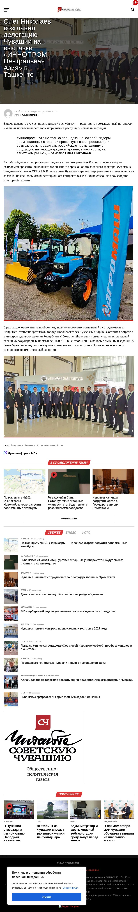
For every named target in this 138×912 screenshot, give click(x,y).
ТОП (61, 446)
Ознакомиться (70, 888)
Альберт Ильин (30, 115)
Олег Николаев (47, 446)
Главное (30, 446)
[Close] (82, 870)
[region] (46, 886)
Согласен (46, 897)
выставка (17, 446)
